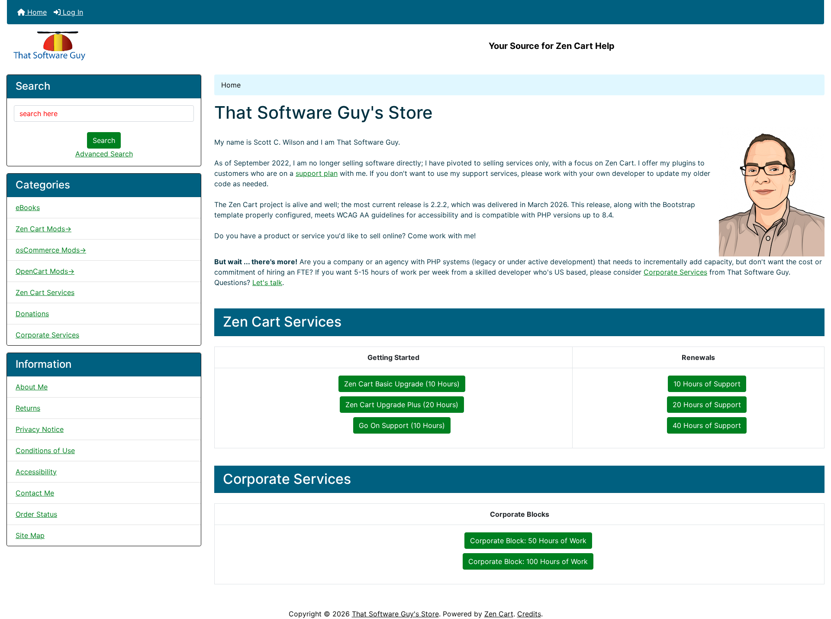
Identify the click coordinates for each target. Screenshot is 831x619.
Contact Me (35, 493)
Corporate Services (47, 335)
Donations (32, 313)
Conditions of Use (45, 450)
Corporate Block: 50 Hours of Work (528, 540)
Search (104, 140)
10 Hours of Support (707, 383)
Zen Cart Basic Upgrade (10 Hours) (402, 383)
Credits (529, 613)
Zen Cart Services (45, 292)
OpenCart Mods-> (45, 271)
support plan (317, 173)
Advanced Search (104, 153)
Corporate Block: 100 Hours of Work (528, 561)
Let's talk (267, 282)
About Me (32, 386)
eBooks (28, 207)
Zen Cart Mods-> (43, 228)
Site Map (30, 535)
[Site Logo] (143, 46)
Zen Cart (498, 613)
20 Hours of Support (707, 404)
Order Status (36, 514)
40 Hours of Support (707, 425)
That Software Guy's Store (395, 613)
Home (36, 12)
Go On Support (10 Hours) (402, 425)
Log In (72, 12)
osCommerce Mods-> (51, 250)
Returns (28, 408)
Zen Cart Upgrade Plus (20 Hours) (401, 404)
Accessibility (36, 471)
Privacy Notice (40, 429)
